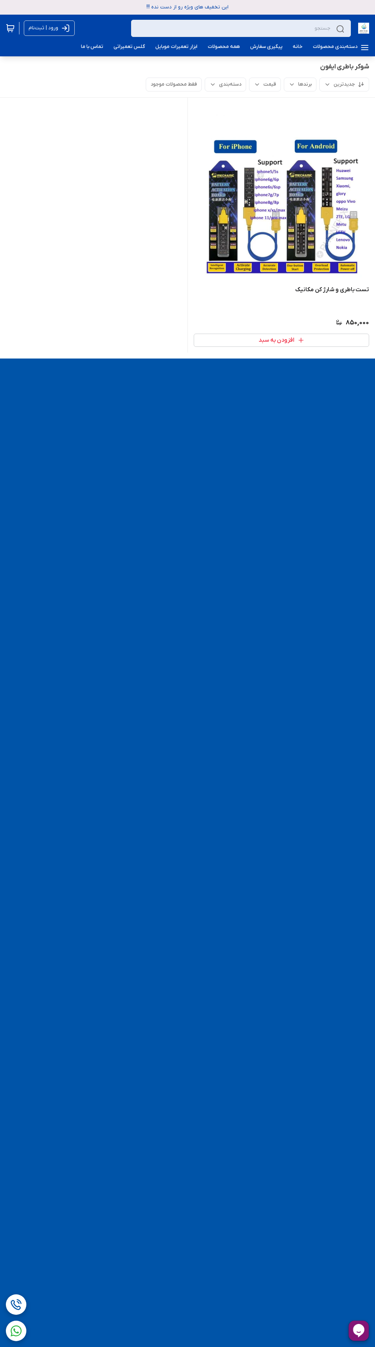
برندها (305, 84)
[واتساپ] (16, 1331)
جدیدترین (344, 84)
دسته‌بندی (230, 84)
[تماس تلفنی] (16, 1304)
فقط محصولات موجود (174, 84)
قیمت (269, 84)
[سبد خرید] (10, 28)
